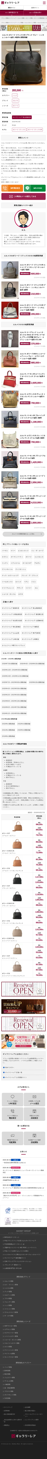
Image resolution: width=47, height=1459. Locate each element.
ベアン (26, 582)
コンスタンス (38, 557)
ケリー (13, 550)
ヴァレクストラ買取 (11, 1312)
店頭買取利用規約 (30, 1425)
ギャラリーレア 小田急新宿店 (12, 614)
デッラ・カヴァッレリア (10, 575)
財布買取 (7, 1370)
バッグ (15, 95)
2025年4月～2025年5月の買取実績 (14, 688)
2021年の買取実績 (8, 730)
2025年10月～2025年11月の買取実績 (15, 676)
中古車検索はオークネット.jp (14, 1244)
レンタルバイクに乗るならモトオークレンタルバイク (22, 1254)
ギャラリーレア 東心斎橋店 (11, 627)
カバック (18, 582)
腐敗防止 (7, 1425)
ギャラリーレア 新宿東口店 (34, 614)
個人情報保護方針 (9, 1414)
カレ (36, 588)
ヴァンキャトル (7, 569)
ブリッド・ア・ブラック (29, 575)
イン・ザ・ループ (37, 550)
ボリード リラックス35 (35, 129)
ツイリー (29, 588)
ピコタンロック (23, 550)
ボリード (15, 106)
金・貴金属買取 (9, 1388)
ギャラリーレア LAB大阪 (10, 639)
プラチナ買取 (8, 1391)
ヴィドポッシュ (20, 569)
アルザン (37, 563)
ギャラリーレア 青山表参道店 (22, 117)
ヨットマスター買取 (11, 1357)
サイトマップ (8, 1407)
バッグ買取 (20, 22)
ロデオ (20, 594)
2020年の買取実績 (24, 730)
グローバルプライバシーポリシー (34, 1415)
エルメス (15, 100)
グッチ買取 (8, 1291)
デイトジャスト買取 (11, 1350)
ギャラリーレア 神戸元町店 (31, 633)
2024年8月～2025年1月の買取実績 (14, 701)
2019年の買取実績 (8, 736)
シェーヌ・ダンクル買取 (12, 1340)
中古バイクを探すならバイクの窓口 (16, 1251)
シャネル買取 (8, 1288)
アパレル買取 (8, 1381)
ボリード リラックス (19, 129)
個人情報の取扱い (30, 1411)
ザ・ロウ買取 (8, 1316)
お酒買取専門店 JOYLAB (13, 1268)
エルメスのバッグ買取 (30, 22)
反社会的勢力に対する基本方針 (13, 1421)
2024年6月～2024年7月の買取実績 (14, 707)
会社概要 (27, 1407)
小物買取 (7, 1384)
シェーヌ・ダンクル (9, 594)
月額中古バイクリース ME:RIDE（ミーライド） (20, 1247)
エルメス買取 (21, 18)
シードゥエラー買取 (11, 1336)
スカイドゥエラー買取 (12, 1343)
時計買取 (7, 1374)
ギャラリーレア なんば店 (10, 633)
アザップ (20, 588)
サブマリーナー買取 (11, 1333)
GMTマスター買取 (10, 1326)
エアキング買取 (9, 1329)
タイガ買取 (8, 1346)
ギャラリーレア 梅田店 (31, 627)
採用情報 (7, 1411)
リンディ (5, 563)
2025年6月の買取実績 (36, 682)
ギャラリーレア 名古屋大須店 (12, 620)
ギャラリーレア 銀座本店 (10, 608)
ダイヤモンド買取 (10, 1395)
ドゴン (33, 582)
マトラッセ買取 (9, 1353)
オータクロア (27, 563)
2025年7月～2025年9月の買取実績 (14, 682)
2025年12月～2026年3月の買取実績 (14, 670)
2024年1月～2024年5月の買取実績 (14, 713)
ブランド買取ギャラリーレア (8, 18)
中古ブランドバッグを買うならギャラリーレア (20, 1240)
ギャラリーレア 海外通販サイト (15, 1258)
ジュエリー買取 (9, 1377)
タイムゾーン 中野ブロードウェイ (13, 645)
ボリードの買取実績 (39, 18)
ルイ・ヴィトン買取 (11, 1284)
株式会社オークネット (12, 1237)
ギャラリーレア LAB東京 (30, 639)
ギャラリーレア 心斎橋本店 (34, 620)
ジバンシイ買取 (9, 1309)
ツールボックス (7, 582)
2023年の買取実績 (8, 724)
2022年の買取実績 (24, 724)
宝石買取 (7, 1398)
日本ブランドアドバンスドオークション (18, 1261)
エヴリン (5, 557)
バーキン (5, 550)
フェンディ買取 (9, 1302)
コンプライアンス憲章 (32, 1420)
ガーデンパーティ (17, 557)
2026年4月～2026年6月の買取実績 (32, 663)
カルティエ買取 (9, 1295)
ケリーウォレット (8, 588)
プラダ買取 (8, 1298)
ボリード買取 (29, 18)
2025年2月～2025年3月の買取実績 (14, 695)
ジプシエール (15, 563)
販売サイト (35, 8)
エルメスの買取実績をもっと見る (23, 534)
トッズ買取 (8, 1305)
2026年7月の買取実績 (9, 663)
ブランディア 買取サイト (12, 1265)
